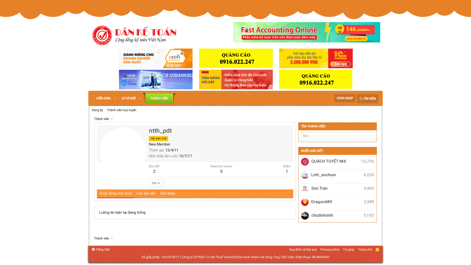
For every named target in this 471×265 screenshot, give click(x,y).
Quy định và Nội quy (303, 249)
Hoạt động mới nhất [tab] (115, 193)
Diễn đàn (103, 98)
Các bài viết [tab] (146, 193)
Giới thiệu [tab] (167, 193)
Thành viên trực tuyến (121, 110)
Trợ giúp (348, 249)
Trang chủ (365, 249)
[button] (115, 98)
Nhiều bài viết (312, 151)
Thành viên (159, 98)
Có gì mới (128, 98)
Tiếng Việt (102, 249)
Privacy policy (330, 249)
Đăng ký (97, 110)
